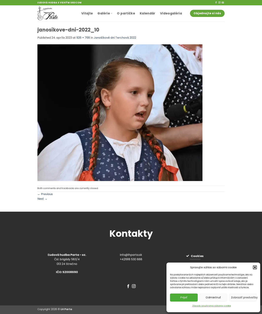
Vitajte (87, 13)
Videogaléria (171, 13)
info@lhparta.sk (131, 255)
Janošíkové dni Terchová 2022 (115, 38)
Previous (45, 194)
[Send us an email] (223, 2)
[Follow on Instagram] (219, 2)
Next (42, 199)
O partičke (126, 13)
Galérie (103, 13)
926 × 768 (83, 38)
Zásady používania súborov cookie (211, 305)
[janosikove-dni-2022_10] (119, 112)
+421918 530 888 (131, 259)
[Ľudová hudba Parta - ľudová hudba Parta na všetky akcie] (56, 13)
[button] (255, 267)
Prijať (183, 297)
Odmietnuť (213, 297)
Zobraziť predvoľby (244, 297)
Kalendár (147, 13)
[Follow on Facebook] (216, 2)
